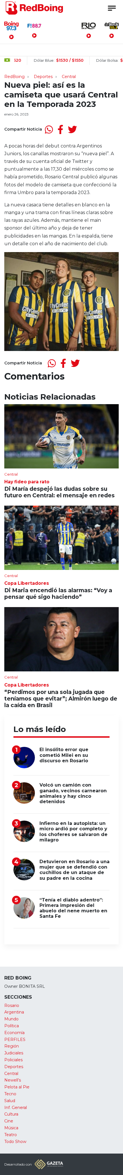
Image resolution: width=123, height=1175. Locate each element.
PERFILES (14, 1039)
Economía (14, 1032)
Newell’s (12, 1080)
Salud (9, 1100)
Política (11, 1025)
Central (69, 76)
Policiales (13, 1059)
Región (11, 1046)
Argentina (14, 1012)
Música (11, 1127)
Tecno (10, 1093)
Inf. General (15, 1107)
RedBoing (14, 76)
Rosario (11, 1005)
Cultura (11, 1114)
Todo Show (15, 1141)
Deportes (43, 76)
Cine (8, 1121)
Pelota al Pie (16, 1087)
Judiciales (13, 1053)
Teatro (10, 1134)
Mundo (11, 1019)
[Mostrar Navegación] (111, 8)
